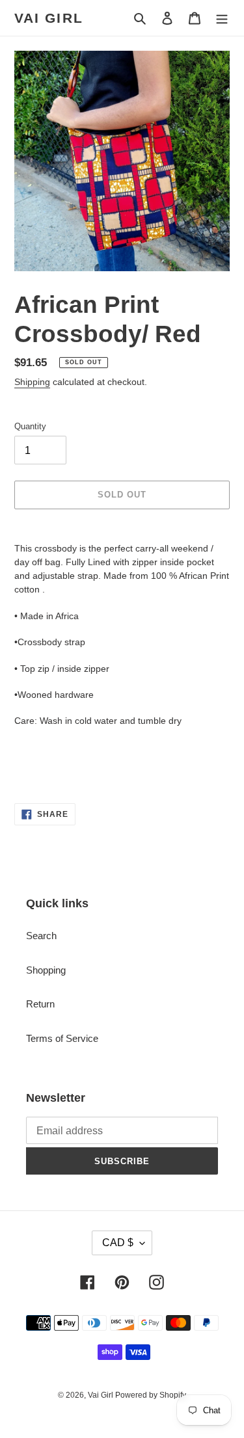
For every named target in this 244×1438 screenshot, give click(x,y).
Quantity (30, 426)
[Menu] (222, 18)
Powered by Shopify (150, 1395)
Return (40, 1003)
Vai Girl (48, 17)
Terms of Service (62, 1038)
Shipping (32, 382)
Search (41, 935)
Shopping (46, 970)
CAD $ (117, 1242)
